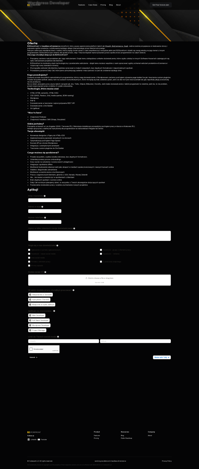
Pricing (103, 5)
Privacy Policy (167, 461)
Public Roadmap (126, 438)
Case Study (92, 5)
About (118, 5)
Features (81, 5)
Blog (111, 5)
